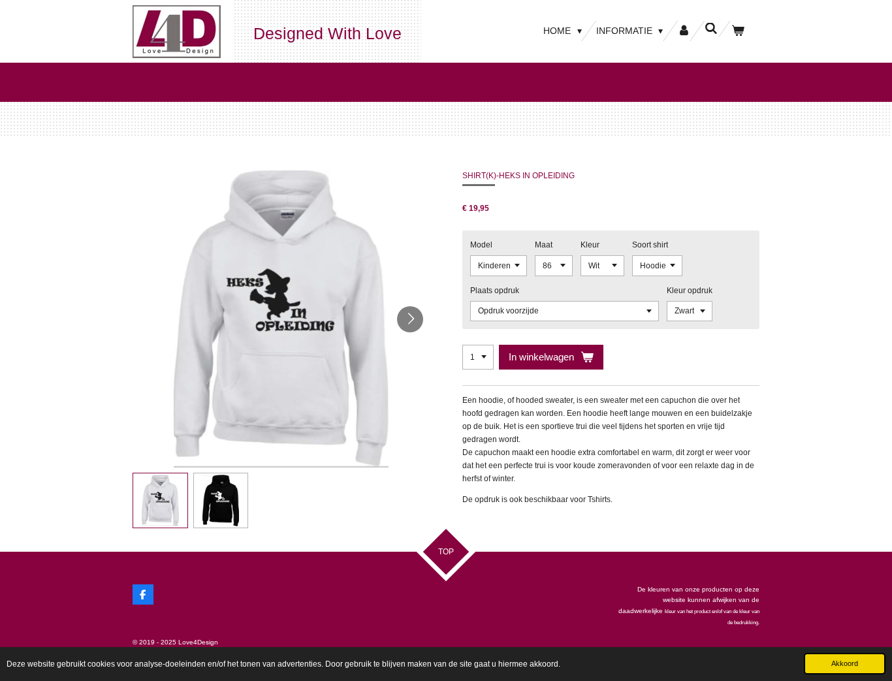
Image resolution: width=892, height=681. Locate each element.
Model (481, 244)
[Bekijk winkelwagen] (738, 31)
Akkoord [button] (844, 663)
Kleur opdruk (689, 290)
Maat (543, 244)
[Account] (683, 31)
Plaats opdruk (494, 290)
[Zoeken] (711, 29)
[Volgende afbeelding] (410, 319)
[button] (160, 500)
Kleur (590, 244)
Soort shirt (650, 244)
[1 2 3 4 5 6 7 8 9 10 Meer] (478, 357)
